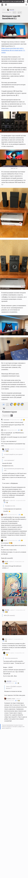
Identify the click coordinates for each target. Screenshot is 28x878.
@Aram (12, 652)
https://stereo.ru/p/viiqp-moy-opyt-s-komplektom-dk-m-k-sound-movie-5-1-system (13, 50)
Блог (4, 9)
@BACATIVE (12, 500)
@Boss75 (12, 561)
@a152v (12, 449)
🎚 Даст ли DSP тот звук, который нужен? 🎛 (12, 1)
